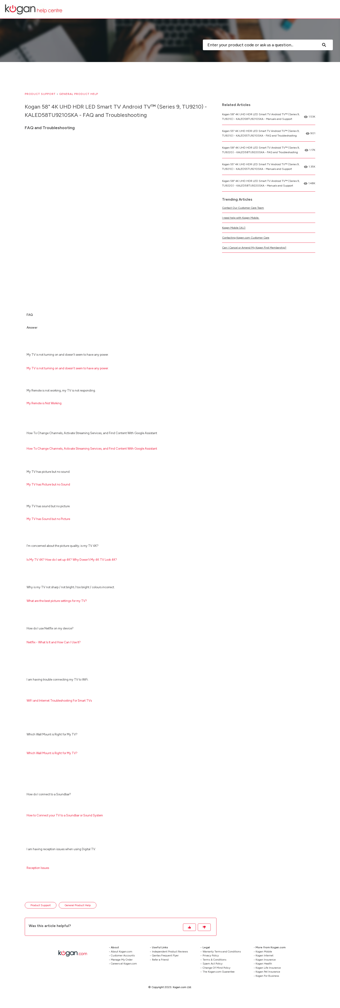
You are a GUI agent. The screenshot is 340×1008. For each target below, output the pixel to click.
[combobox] (259, 45)
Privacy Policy (211, 955)
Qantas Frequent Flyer (165, 955)
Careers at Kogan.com (124, 963)
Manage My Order (122, 959)
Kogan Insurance (266, 959)
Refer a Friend (160, 959)
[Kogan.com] (75, 953)
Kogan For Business (267, 975)
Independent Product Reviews (170, 951)
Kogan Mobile (264, 951)
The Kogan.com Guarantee (219, 971)
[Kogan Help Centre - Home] (33, 9)
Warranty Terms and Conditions (222, 951)
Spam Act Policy (213, 963)
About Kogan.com (121, 951)
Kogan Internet (264, 955)
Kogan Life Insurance (268, 967)
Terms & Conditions (214, 959)
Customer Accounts (123, 955)
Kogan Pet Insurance (268, 971)
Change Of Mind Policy (216, 967)
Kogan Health (264, 963)
